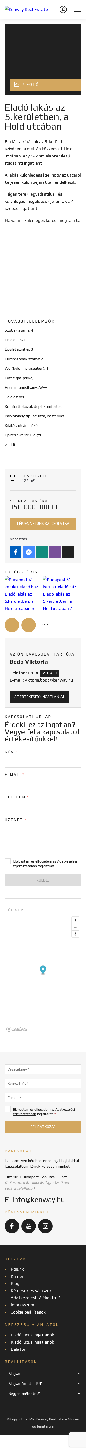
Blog (15, 1283)
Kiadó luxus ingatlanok (32, 1341)
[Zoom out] (75, 927)
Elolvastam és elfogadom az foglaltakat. (44, 1111)
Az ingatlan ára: (29, 501)
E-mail (15, 775)
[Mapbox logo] (16, 1029)
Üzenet (16, 820)
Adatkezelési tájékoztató (36, 1297)
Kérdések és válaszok (31, 1290)
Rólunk (17, 1269)
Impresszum (22, 1304)
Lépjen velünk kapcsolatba (43, 523)
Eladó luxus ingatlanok (32, 1334)
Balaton (18, 1349)
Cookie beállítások (28, 1311)
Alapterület (36, 476)
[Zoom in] (75, 920)
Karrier (17, 1276)
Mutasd (49, 673)
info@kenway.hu (38, 1199)
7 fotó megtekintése (33, 86)
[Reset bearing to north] (75, 933)
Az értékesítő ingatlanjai (39, 697)
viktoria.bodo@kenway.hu (49, 679)
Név (11, 752)
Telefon (17, 797)
